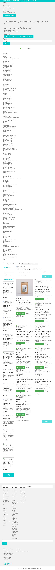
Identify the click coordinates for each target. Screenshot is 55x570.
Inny (4, 212)
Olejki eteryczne (7, 129)
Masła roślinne (6, 159)
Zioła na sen (6, 67)
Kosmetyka (5, 134)
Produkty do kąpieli (7, 215)
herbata (5, 102)
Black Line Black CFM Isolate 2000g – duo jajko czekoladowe (8, 323)
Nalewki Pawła (6, 84)
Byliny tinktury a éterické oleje (15, 529)
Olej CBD (5, 131)
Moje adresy (22, 497)
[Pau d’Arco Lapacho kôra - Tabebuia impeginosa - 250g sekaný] (43, 372)
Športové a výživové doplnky (14, 535)
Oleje (4, 123)
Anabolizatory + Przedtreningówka (11, 246)
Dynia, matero (6, 236)
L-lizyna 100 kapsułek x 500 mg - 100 (8, 447)
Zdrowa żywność (7, 154)
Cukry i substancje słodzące (9, 161)
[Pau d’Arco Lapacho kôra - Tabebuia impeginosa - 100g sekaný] (43, 349)
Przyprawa (5, 177)
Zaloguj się (5, 38)
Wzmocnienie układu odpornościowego (12, 209)
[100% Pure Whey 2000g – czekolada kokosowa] (8, 400)
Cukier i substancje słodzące (10, 168)
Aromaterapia (6, 181)
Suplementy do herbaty (8, 99)
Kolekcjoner (6, 180)
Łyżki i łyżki (6, 233)
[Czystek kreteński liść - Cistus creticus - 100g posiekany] (43, 280)
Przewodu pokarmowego (9, 207)
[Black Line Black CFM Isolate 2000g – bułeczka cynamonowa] (8, 302)
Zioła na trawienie (7, 65)
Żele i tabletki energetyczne (9, 256)
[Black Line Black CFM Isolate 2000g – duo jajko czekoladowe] (8, 319)
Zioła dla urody (6, 61)
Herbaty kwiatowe (7, 103)
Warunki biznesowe (8, 275)
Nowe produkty (8, 279)
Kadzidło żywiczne (7, 187)
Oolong (5, 97)
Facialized (5, 228)
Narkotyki (5, 89)
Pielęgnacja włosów (8, 141)
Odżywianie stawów (7, 251)
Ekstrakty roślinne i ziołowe (9, 64)
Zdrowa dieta (5, 152)
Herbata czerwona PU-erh (9, 107)
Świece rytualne (7, 221)
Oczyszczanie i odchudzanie (9, 204)
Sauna (4, 191)
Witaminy (5, 258)
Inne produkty (6, 223)
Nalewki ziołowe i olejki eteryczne (15, 525)
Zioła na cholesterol (8, 60)
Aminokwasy (6, 247)
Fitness (4, 240)
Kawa (4, 115)
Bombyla (5, 111)
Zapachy (5, 190)
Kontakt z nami (15, 496)
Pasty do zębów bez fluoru (9, 219)
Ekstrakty (5, 81)
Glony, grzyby (6, 157)
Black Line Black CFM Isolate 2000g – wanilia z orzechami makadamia (8, 340)
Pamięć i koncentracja (8, 201)
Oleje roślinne (6, 125)
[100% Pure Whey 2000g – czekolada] (8, 416)
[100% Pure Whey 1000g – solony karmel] (8, 430)
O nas (5, 271)
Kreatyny (5, 245)
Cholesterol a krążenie (8, 195)
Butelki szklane (6, 237)
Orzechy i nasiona (7, 163)
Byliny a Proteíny (13, 511)
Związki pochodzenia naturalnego (11, 117)
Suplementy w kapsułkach (9, 88)
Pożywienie (6, 158)
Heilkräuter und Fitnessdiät (15, 532)
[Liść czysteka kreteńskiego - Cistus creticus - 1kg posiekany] (24, 326)
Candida (5, 200)
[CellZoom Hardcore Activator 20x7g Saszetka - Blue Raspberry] (8, 353)
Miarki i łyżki (6, 218)
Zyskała (5, 244)
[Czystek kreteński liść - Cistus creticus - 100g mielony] (24, 287)
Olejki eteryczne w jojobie (9, 135)
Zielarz (4, 62)
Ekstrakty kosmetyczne (8, 138)
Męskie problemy (7, 205)
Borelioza (5, 198)
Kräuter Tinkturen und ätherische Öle (14, 518)
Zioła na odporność (8, 70)
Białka (4, 242)
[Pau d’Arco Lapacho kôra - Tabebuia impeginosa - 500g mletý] (24, 396)
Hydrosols (5, 139)
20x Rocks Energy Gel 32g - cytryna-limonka (8, 462)
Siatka (48, 272)
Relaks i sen (6, 199)
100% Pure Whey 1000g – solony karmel (8, 433)
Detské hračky (14, 538)
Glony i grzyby (6, 175)
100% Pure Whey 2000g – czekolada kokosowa (7, 404)
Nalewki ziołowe (7, 80)
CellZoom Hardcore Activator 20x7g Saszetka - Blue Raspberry (7, 358)
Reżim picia (6, 250)
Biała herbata (6, 101)
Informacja (7, 267)
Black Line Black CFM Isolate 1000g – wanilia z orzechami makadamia (8, 289)
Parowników (6, 213)
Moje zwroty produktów (22, 494)
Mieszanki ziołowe (7, 74)
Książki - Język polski (6, 521)
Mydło (4, 150)
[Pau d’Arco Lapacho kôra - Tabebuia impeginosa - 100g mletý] (24, 349)
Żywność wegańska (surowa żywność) (12, 178)
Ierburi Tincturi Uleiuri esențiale (15, 522)
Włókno (5, 169)
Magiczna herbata (7, 104)
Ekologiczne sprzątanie (8, 145)
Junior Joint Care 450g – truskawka (8, 387)
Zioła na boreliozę (7, 66)
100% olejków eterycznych (9, 126)
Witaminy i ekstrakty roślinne (10, 254)
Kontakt (4, 2)
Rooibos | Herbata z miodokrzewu (11, 112)
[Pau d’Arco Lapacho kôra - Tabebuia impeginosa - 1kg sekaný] (24, 372)
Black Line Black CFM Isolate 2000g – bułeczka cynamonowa (8, 306)
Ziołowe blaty (6, 75)
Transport (6, 273)
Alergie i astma (6, 194)
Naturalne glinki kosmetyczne (10, 136)
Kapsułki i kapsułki (7, 86)
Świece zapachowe (7, 186)
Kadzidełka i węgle (7, 189)
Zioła (4, 55)
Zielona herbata (7, 95)
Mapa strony (5, 3)
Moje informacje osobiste (23, 500)
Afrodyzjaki (6, 76)
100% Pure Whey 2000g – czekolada (7, 419)
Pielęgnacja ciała (7, 146)
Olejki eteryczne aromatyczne (10, 184)
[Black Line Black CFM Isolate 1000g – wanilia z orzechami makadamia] (8, 285)
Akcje (4, 259)
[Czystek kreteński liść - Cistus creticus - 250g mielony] (43, 304)
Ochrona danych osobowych (15, 503)
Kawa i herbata (6, 108)
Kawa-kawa (6, 155)
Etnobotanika (6, 73)
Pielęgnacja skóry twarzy (9, 148)
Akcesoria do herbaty (8, 109)
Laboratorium (6, 235)
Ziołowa (5, 93)
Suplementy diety (6, 116)
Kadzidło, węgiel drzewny (9, 226)
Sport (4, 122)
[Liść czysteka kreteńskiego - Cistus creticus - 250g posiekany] (43, 326)
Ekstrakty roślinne (7, 79)
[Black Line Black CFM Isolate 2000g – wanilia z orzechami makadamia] (8, 335)
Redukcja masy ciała (8, 241)
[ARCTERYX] (27, 50)
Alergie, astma (6, 118)
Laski (4, 255)
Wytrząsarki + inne (7, 253)
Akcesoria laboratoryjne (9, 214)
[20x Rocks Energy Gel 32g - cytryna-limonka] (8, 458)
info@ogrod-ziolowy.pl (8, 564)
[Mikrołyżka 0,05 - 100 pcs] (8, 370)
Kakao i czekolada (7, 167)
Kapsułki (5, 85)
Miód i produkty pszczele (9, 171)
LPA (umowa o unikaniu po (9, 208)
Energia (5, 121)
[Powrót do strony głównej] (4, 264)
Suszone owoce (7, 153)
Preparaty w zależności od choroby (10, 192)
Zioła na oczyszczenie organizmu (11, 58)
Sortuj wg (18, 271)
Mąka (4, 172)
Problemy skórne (7, 196)
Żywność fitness (7, 249)
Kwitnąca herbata (7, 98)
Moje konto (22, 487)
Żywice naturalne (7, 185)
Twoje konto (5, 39)
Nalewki (4, 78)
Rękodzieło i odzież (7, 230)
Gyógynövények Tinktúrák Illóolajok (15, 514)
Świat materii (6, 210)
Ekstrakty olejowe (7, 130)
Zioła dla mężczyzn (7, 57)
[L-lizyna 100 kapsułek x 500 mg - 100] (8, 444)
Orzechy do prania (7, 231)
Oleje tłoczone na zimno (9, 127)
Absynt (5, 224)
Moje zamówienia (22, 491)
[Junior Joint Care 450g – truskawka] (8, 384)
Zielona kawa (6, 106)
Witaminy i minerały (7, 164)
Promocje (13, 490)
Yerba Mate (5, 113)
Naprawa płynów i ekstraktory (10, 217)
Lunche (4, 517)
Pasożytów (5, 203)
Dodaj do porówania (20, 316)
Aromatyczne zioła (7, 69)
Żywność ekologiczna (5, 492)
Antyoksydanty (6, 173)
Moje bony (22, 502)
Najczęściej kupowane (14, 494)
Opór (4, 83)
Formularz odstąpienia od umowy (22, 551)
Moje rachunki (23, 495)
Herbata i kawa (6, 92)
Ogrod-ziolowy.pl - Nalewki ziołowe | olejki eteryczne (30, 568)
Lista (51, 272)
